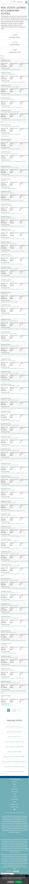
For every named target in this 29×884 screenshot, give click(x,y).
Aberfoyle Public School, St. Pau (9, 268)
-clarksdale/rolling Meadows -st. (9, 74)
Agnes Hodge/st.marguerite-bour (9, 580)
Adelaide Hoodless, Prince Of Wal (10, 477)
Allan (2, 697)
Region (14, 784)
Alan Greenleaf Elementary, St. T (9, 593)
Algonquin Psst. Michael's (7, 670)
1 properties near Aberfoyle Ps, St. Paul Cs (12, 201)
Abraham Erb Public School (8, 360)
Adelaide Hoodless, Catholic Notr (10, 438)
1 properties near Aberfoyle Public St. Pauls (12, 289)
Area (14, 794)
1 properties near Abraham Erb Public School (13, 368)
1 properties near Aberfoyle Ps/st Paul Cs (12, 213)
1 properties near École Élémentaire (10, 69)
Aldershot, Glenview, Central (8, 632)
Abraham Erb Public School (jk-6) (9, 373)
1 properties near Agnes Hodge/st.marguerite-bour (14, 588)
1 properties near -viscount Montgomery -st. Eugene (14, 95)
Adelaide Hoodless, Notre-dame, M (10, 450)
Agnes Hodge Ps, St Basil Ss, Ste (10, 553)
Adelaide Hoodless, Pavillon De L (10, 465)
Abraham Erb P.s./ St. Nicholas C (9, 321)
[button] (26, 2)
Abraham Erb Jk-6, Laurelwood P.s (10, 306)
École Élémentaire (6, 61)
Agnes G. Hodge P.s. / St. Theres (9, 540)
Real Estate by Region (14, 732)
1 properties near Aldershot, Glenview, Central (13, 640)
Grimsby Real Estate (14, 779)
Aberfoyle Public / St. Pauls (8, 243)
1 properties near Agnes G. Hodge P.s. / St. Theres (14, 548)
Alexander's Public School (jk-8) (9, 657)
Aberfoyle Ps (4, 180)
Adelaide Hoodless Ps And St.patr (10, 425)
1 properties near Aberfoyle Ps (9, 188)
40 (17, 710)
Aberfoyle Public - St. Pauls (8, 218)
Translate (25, 874)
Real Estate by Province (14, 727)
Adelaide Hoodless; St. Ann (8, 515)
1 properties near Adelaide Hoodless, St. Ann (13, 511)
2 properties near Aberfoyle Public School (12, 264)
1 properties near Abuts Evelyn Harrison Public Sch (14, 408)
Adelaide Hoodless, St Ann (8, 490)
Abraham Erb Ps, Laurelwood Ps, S (10, 346)
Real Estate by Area (14, 752)
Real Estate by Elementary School (14, 762)
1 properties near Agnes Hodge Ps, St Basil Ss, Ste (14, 561)
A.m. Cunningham (5, 141)
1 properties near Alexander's (8, 653)
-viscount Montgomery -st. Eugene (10, 87)
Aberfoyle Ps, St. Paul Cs (7, 193)
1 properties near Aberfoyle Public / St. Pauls (12, 251)
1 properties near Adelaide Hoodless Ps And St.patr (14, 433)
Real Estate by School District (14, 757)
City (14, 786)
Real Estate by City (14, 737)
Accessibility (14, 799)
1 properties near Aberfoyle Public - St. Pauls (13, 226)
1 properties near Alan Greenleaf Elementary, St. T (14, 601)
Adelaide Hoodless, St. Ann (8, 503)
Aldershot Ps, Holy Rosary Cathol (10, 605)
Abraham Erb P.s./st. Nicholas (9, 333)
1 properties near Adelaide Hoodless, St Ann (12, 498)
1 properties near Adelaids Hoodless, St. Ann (13, 536)
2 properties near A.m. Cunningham (10, 149)
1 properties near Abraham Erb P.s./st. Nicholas (13, 341)
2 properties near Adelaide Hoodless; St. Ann (13, 523)
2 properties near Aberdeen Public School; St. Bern (14, 176)
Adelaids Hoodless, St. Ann (8, 528)
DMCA (14, 802)
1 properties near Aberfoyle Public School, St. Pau (14, 276)
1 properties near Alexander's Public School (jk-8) (14, 665)
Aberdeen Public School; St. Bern (10, 168)
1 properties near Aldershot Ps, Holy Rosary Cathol (14, 613)
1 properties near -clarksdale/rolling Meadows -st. (14, 82)
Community (14, 791)
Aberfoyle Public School (7, 256)
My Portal (20, 1)
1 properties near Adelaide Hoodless (10, 420)
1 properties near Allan (7, 705)
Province (14, 781)
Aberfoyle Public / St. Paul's (8, 231)
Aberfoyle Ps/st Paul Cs (7, 205)
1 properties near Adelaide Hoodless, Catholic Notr (14, 446)
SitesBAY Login (14, 807)
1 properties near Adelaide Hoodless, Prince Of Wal (14, 485)
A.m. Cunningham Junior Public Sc (10, 153)
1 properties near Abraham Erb (9, 302)
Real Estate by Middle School (14, 767)
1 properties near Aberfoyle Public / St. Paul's (13, 239)
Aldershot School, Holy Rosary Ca (10, 618)
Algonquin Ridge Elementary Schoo (10, 683)
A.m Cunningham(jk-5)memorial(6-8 (10, 126)
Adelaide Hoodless (6, 412)
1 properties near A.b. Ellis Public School (11, 107)
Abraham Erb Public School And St (10, 385)
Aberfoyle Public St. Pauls (8, 281)
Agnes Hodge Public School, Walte (10, 566)
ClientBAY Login (14, 804)
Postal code (14, 789)
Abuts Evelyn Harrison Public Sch (10, 400)
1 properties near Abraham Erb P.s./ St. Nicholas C (14, 329)
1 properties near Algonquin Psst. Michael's (12, 678)
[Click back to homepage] (3, 1)
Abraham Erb (4, 294)
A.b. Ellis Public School (7, 99)
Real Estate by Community (14, 747)
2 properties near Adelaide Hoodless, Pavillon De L (14, 473)
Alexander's (4, 645)
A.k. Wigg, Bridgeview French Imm (10, 112)
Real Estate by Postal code (14, 742)
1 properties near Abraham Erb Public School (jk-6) (14, 381)
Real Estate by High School (14, 771)
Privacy (14, 797)
